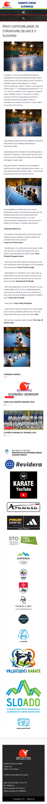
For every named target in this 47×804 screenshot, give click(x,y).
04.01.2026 (9, 405)
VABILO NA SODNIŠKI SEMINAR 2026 (19, 401)
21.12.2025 (9, 436)
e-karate (23, 641)
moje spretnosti (23, 728)
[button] (24, 12)
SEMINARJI (9, 397)
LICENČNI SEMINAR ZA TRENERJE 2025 (20, 432)
